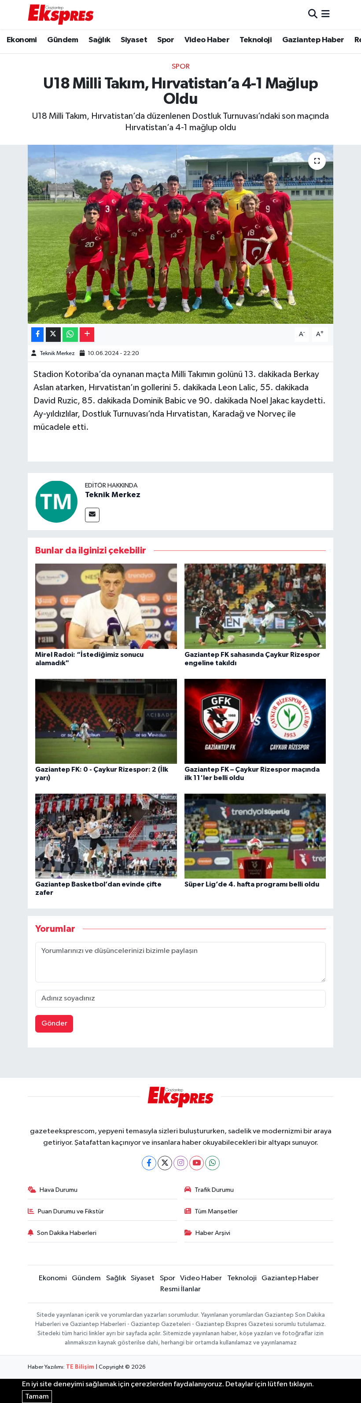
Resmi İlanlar (180, 1289)
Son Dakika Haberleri (66, 1233)
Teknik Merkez (57, 353)
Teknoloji (255, 40)
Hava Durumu (58, 1190)
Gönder (54, 1023)
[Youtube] (196, 1163)
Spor (165, 40)
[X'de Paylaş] (53, 334)
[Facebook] (149, 1163)
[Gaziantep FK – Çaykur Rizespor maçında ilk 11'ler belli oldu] (255, 721)
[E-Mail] (92, 515)
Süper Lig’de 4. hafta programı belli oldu (251, 884)
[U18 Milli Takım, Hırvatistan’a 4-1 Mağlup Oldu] (181, 234)
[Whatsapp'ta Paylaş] (70, 334)
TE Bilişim (80, 1367)
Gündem (62, 40)
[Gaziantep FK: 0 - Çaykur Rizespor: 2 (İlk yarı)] (106, 721)
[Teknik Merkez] (56, 501)
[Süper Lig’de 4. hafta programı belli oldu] (255, 835)
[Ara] (312, 14)
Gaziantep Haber (313, 40)
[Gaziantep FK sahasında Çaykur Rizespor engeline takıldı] (255, 606)
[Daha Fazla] (87, 334)
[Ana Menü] (325, 14)
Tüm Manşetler (216, 1211)
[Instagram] (180, 1163)
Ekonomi (22, 40)
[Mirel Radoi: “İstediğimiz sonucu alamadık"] (106, 606)
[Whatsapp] (212, 1163)
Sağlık (99, 40)
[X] (165, 1163)
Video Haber (206, 40)
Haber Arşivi (212, 1233)
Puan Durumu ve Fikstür (71, 1211)
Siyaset (134, 40)
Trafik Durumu (214, 1190)
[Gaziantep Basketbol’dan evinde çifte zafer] (106, 835)
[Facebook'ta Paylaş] (37, 334)
